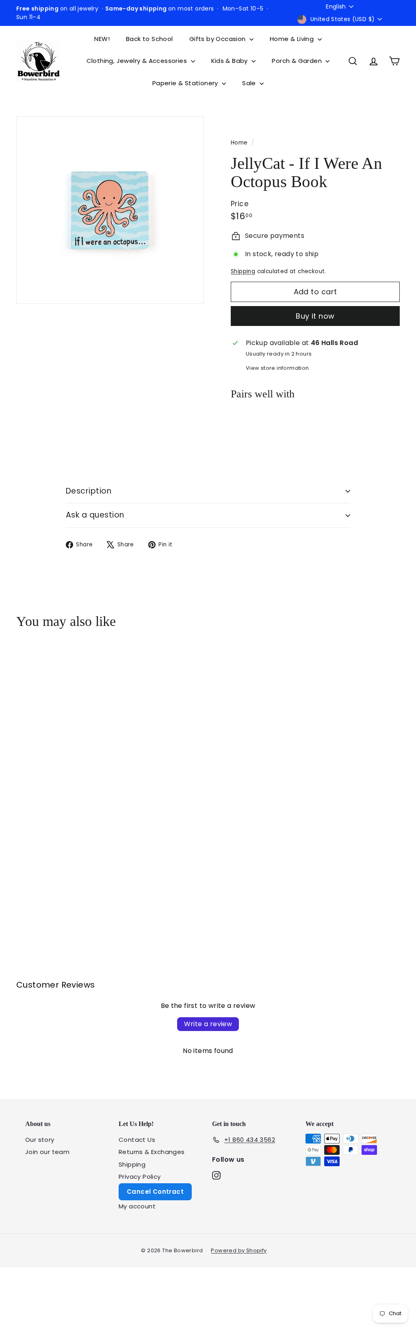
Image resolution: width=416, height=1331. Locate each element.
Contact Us (137, 1139)
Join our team (47, 1152)
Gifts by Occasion (218, 39)
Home (240, 143)
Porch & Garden (297, 60)
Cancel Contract (155, 1191)
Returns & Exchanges (152, 1152)
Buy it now (315, 316)
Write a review (208, 1024)
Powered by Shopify (238, 1250)
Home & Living (293, 39)
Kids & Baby (230, 60)
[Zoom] (110, 210)
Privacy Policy (140, 1176)
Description (88, 490)
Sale (250, 83)
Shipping (243, 271)
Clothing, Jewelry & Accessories (138, 60)
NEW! (102, 39)
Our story (39, 1139)
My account (137, 1206)
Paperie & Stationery (186, 83)
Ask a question (95, 514)
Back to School (149, 39)
